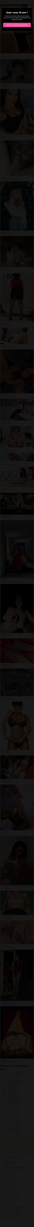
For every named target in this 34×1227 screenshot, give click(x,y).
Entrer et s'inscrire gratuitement (17, 25)
